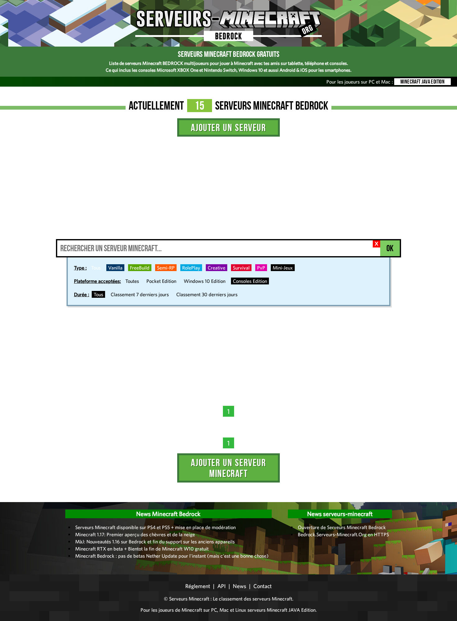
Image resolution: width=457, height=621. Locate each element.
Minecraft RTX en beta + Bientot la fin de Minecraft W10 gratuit (142, 548)
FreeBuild (140, 267)
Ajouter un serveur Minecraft (228, 468)
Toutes (132, 281)
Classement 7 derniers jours (140, 294)
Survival (241, 267)
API (221, 586)
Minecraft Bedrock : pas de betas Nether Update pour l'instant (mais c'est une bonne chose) (172, 556)
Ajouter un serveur (228, 127)
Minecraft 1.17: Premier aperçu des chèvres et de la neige (135, 534)
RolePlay (191, 267)
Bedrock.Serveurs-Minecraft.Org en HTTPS (343, 534)
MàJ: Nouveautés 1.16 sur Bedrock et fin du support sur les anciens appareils (155, 541)
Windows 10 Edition (204, 281)
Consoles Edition (250, 281)
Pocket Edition (161, 281)
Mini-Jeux (283, 267)
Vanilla (115, 267)
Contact (262, 586)
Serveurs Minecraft (189, 598)
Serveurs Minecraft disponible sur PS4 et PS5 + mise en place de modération (155, 527)
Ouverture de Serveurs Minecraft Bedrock (342, 527)
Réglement (197, 586)
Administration (9, 500)
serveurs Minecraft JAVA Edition (281, 610)
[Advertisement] (228, 192)
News (239, 586)
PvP (261, 267)
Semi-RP (166, 267)
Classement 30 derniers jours (207, 294)
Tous (96, 267)
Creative (216, 267)
